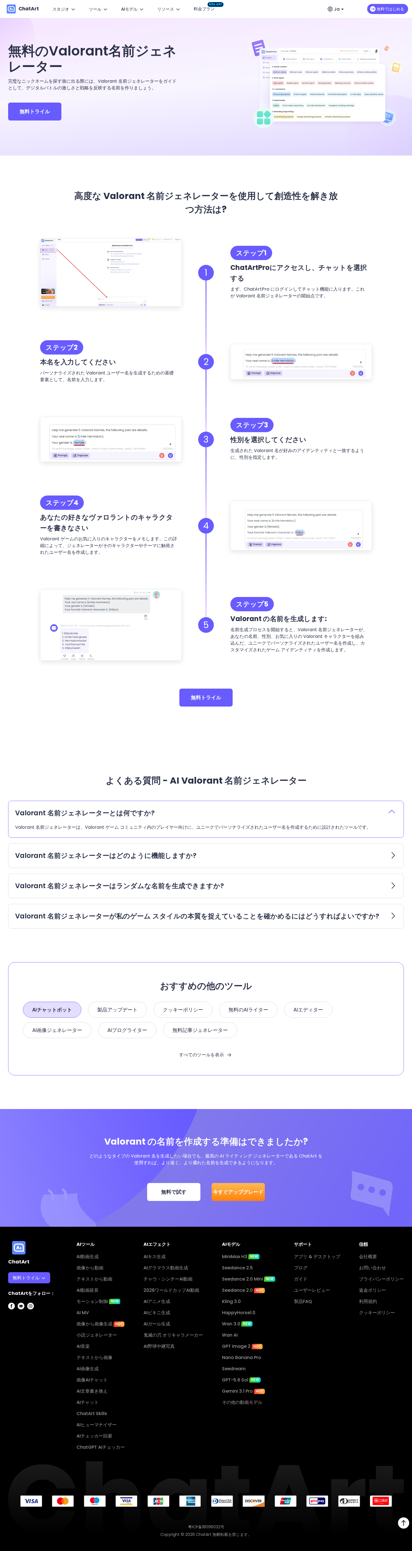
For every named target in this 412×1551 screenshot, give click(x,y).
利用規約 (368, 1301)
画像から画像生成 (100, 1324)
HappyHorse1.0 (238, 1312)
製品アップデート (117, 1009)
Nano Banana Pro (241, 1357)
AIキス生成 (154, 1256)
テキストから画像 (94, 1357)
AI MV (83, 1312)
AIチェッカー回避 (94, 1436)
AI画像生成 (88, 1368)
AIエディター (308, 1009)
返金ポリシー (372, 1290)
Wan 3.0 (236, 1324)
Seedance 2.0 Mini (248, 1279)
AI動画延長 (88, 1290)
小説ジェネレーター (97, 1335)
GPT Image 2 (241, 1346)
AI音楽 (83, 1346)
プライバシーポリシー (381, 1279)
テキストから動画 (94, 1279)
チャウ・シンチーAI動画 (168, 1279)
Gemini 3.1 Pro (242, 1391)
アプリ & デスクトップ (317, 1256)
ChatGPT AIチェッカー (101, 1447)
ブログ (300, 1268)
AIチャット (88, 1402)
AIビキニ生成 (156, 1312)
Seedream (234, 1368)
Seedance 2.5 (237, 1268)
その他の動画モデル (242, 1402)
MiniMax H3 (240, 1256)
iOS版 (18, 1326)
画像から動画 (90, 1268)
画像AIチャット (92, 1380)
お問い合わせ (372, 1268)
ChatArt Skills (92, 1413)
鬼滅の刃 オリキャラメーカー (173, 1335)
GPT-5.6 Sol (240, 1380)
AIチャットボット (52, 1009)
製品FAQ (303, 1301)
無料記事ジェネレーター (200, 1030)
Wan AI (230, 1335)
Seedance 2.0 (242, 1290)
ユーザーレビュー (312, 1290)
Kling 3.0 (231, 1301)
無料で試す (173, 1191)
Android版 (23, 1337)
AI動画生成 (88, 1256)
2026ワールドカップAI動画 (171, 1290)
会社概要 (368, 1256)
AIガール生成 (156, 1324)
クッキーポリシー (183, 1009)
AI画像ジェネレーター (57, 1030)
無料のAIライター (248, 1009)
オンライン (23, 1314)
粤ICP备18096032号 (206, 1527)
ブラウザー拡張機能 (32, 1348)
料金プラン (205, 8)
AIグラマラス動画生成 (165, 1268)
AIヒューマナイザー (97, 1425)
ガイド (300, 1279)
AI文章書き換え (92, 1391)
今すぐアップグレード (238, 1191)
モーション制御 (98, 1301)
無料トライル (35, 111)
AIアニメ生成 (156, 1301)
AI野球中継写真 (159, 1346)
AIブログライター (127, 1030)
